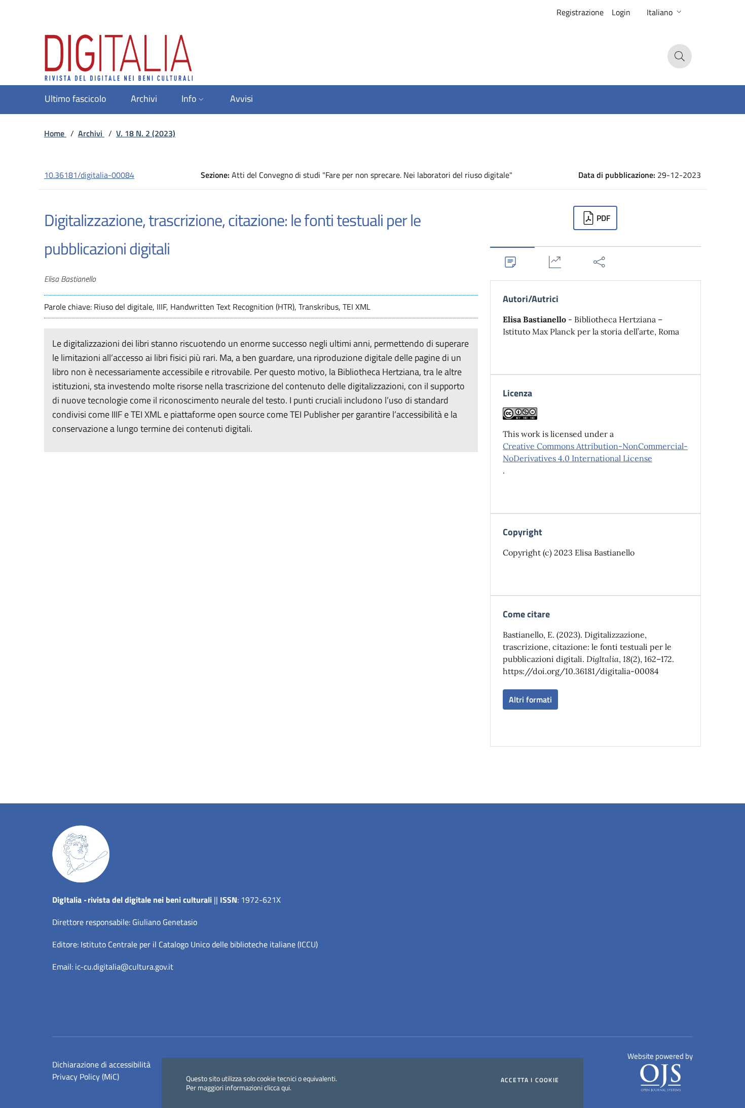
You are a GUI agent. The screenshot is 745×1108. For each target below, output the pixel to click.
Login (621, 12)
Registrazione (580, 12)
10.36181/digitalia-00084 (89, 175)
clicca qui (277, 1087)
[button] (665, 12)
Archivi (91, 133)
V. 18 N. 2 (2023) (145, 133)
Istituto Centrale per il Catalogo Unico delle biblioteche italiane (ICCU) (199, 944)
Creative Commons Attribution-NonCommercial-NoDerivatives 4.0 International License (595, 452)
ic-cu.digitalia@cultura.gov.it (124, 967)
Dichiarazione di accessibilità (101, 1064)
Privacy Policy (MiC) (85, 1076)
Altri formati (530, 699)
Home (55, 133)
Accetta (530, 1080)
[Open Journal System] (660, 1077)
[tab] (512, 262)
